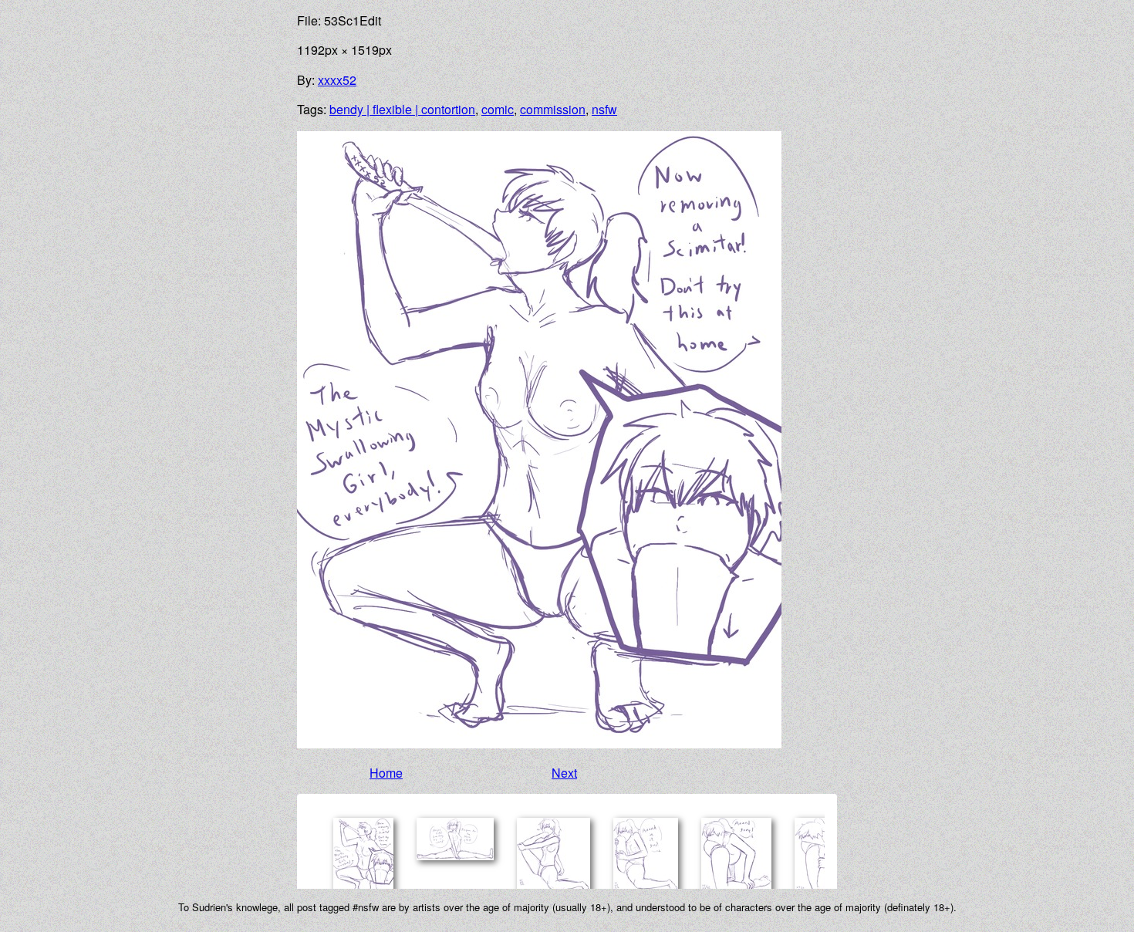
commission (553, 109)
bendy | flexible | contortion (402, 109)
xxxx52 (337, 80)
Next (564, 773)
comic (497, 109)
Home (386, 773)
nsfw (604, 109)
